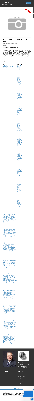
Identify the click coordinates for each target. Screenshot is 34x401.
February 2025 (19, 82)
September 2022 (19, 110)
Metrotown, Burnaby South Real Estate (9, 288)
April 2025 (18, 80)
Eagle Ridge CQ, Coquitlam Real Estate (8, 250)
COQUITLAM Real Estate (6, 245)
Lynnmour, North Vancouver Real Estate (9, 283)
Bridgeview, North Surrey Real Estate (8, 220)
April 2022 (18, 114)
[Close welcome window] (33, 389)
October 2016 (19, 183)
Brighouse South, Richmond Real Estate (9, 221)
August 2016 (19, 185)
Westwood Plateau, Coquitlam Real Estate (9, 338)
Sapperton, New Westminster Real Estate (9, 311)
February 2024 (19, 94)
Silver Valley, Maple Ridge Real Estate (8, 314)
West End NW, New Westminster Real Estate (9, 335)
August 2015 (19, 198)
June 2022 (18, 112)
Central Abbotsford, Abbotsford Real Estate (9, 227)
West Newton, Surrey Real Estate (8, 337)
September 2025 (19, 75)
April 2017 (18, 176)
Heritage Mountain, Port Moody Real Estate (9, 273)
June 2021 (18, 124)
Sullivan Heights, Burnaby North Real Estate (9, 322)
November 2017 (19, 169)
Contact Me (28, 3)
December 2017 (19, 168)
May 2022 (18, 113)
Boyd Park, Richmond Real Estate (8, 218)
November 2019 (19, 143)
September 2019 (19, 145)
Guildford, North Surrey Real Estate (8, 268)
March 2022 (19, 115)
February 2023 (19, 105)
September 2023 (19, 97)
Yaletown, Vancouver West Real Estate (8, 344)
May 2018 (18, 162)
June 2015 (18, 200)
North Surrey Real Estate (6, 295)
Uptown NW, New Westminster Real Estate (9, 329)
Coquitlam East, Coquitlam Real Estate (8, 244)
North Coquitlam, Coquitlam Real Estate (9, 294)
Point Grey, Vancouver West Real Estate (9, 298)
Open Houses (5, 68)
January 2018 (19, 167)
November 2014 (19, 203)
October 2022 (19, 109)
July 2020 (18, 136)
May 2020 (18, 138)
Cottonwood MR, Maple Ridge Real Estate (9, 247)
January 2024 (19, 95)
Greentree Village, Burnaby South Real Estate (10, 267)
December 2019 (19, 142)
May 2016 (18, 188)
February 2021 (19, 128)
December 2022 (19, 107)
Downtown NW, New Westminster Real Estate (9, 248)
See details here (5, 48)
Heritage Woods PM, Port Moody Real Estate (9, 274)
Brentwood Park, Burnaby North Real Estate (9, 219)
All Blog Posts (5, 65)
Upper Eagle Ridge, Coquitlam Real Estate (9, 328)
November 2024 (19, 84)
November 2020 (19, 131)
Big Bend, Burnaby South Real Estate (8, 216)
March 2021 (19, 127)
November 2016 (19, 182)
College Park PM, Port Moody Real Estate (9, 242)
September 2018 (19, 158)
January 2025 (19, 83)
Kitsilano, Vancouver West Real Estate (8, 279)
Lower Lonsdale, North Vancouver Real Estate (10, 280)
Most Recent (19, 65)
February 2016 (19, 191)
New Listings (5, 67)
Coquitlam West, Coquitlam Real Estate (8, 246)
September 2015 (19, 197)
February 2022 (19, 116)
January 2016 (19, 192)
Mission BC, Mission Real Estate (7, 289)
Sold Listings (5, 69)
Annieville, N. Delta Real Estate (7, 215)
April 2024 (18, 92)
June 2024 (18, 90)
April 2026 (18, 70)
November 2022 (19, 108)
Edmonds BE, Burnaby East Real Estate (9, 252)
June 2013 (18, 205)
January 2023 (19, 106)
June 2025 (18, 78)
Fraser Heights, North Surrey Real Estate (9, 258)
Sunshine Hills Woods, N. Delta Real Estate (9, 326)
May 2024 (18, 91)
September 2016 (19, 184)
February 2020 (19, 140)
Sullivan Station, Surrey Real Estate (8, 323)
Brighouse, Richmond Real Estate (8, 222)
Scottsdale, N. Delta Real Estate (7, 313)
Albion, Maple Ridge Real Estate (7, 213)
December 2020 (19, 130)
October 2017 (19, 170)
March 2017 (19, 177)
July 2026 (18, 67)
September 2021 (19, 122)
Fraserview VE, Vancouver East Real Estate (9, 259)
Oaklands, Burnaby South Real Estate (8, 296)
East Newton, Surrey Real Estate (8, 251)
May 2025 (18, 79)
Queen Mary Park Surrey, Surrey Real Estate (9, 304)
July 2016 (18, 186)
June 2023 (18, 100)
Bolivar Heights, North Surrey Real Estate (9, 217)
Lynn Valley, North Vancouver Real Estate (9, 282)
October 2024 (19, 85)
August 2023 (19, 98)
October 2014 (19, 204)
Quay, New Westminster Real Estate (8, 303)
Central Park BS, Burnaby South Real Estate (9, 232)
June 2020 (18, 137)
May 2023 (18, 101)
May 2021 (18, 125)
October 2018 (19, 157)
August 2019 (19, 146)
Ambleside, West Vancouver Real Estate (9, 214)
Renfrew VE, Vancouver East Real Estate (9, 308)
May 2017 (18, 175)
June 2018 (18, 161)
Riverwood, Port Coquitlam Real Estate (8, 309)
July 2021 (18, 123)
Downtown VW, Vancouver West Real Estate (9, 249)
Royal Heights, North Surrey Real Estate (9, 310)
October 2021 (19, 121)
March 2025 (19, 81)
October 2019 (19, 144)
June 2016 (18, 187)
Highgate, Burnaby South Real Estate (10, 44)
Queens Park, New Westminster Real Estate (9, 305)
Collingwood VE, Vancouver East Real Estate (9, 243)
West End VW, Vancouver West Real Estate (9, 336)
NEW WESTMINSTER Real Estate (7, 292)
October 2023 (19, 96)
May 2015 (18, 201)
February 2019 (19, 153)
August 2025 (19, 76)
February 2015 (19, 202)
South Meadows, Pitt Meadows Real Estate (9, 319)
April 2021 (18, 126)
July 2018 (18, 160)
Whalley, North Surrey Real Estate (8, 339)
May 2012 (18, 206)
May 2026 (18, 69)
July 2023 (18, 99)
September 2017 (19, 171)
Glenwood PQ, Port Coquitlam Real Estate (9, 262)
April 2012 (18, 207)
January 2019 (19, 154)
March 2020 (19, 139)
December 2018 (19, 155)
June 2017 (18, 174)
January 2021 (19, 129)
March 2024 (19, 93)
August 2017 (19, 172)
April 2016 (18, 189)
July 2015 (18, 199)
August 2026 (19, 66)
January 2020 (19, 141)
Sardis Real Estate (5, 312)
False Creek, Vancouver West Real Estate (9, 253)
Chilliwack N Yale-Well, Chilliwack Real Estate (9, 235)
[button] (28, 3)
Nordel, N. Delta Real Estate (7, 293)
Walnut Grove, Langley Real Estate (8, 334)
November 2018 (19, 156)
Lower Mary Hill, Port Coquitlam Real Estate (9, 281)
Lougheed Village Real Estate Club (8, 66)
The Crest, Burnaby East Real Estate (8, 327)
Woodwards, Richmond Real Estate (8, 343)
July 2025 (18, 77)
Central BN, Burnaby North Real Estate (9, 228)
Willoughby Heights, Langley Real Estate (9, 342)
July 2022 (18, 111)
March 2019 (19, 152)
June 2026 (18, 68)
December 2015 (19, 193)
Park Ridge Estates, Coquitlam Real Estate (9, 297)
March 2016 (19, 190)
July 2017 (18, 173)
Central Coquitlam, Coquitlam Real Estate (9, 229)
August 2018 (19, 159)
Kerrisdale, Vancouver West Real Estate (9, 276)
